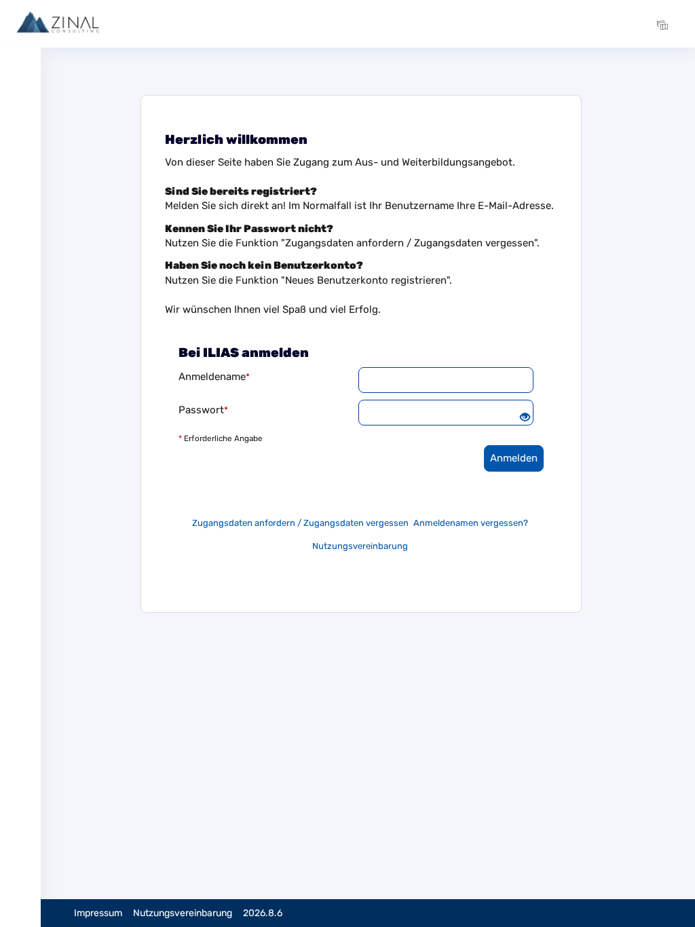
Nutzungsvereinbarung (360, 546)
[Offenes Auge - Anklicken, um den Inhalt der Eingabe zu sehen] (525, 418)
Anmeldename (214, 377)
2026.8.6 (262, 913)
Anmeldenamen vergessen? (470, 523)
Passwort (203, 410)
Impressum (98, 913)
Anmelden (514, 458)
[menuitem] (664, 23)
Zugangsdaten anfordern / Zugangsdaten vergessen (300, 523)
